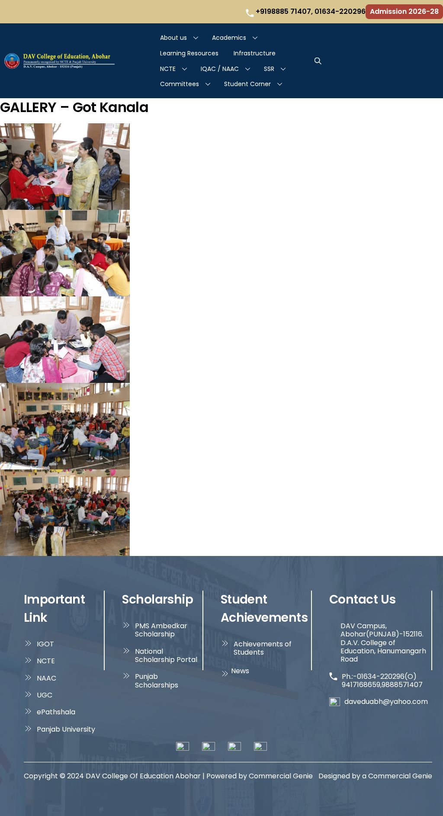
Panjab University (66, 729)
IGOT (45, 644)
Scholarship (157, 599)
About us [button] (173, 37)
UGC (44, 695)
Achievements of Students (263, 648)
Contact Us (362, 599)
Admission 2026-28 (404, 11)
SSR (269, 68)
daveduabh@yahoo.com (386, 701)
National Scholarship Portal (166, 655)
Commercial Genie (400, 776)
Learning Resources (189, 53)
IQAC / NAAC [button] (220, 68)
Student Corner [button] (247, 84)
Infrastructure (255, 53)
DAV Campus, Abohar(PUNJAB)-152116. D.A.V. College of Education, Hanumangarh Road (383, 643)
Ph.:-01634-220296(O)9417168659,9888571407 (382, 680)
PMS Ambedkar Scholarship (161, 630)
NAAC (46, 678)
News (240, 671)
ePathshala (56, 712)
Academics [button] (229, 37)
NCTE (168, 68)
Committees (179, 84)
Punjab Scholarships (156, 680)
